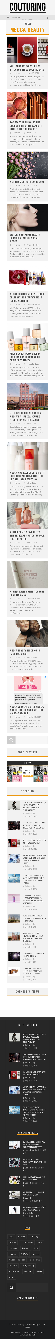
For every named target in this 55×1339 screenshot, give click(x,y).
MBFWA (24, 1254)
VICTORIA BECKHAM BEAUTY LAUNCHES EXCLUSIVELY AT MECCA (25, 238)
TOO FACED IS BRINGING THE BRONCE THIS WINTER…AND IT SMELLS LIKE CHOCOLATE (26, 126)
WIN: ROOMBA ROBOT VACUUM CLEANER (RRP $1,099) (33, 1193)
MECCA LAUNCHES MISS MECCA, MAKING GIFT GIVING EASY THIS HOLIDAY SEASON (27, 710)
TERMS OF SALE (38, 1332)
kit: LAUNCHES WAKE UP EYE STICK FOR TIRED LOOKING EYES (27, 68)
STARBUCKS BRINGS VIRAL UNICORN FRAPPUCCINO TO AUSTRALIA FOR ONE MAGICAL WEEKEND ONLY (33, 899)
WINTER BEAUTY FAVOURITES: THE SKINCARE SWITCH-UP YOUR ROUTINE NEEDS (27, 535)
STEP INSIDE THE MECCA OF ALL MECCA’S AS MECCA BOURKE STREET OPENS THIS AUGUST (27, 416)
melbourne (35, 1260)
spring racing (28, 1265)
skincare (13, 1265)
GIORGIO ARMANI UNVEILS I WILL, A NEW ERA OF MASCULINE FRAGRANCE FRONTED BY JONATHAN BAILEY (34, 806)
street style (14, 1271)
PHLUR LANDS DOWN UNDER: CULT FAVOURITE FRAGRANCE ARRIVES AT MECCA (25, 357)
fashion (12, 1242)
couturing (33, 1237)
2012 (11, 1237)
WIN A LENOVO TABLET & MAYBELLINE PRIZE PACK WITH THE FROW (34, 1162)
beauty (21, 1237)
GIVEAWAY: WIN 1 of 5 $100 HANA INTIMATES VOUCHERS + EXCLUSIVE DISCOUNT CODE (34, 1144)
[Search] (47, 17)
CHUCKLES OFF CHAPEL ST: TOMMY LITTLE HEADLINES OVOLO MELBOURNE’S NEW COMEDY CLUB (34, 825)
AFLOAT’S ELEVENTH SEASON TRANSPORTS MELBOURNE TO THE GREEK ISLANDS (34, 918)
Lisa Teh (28, 1150)
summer (28, 1271)
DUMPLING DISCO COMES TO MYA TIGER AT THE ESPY (34, 954)
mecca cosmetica (17, 1260)
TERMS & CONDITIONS (27, 1335)
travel (39, 1271)
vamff (11, 1277)
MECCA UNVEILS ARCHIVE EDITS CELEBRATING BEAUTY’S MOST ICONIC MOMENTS (27, 297)
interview (13, 1248)
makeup (12, 1254)
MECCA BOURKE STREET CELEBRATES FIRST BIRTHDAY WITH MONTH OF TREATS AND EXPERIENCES (33, 937)
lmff (36, 1248)
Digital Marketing (31, 1324)
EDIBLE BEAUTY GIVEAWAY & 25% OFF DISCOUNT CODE (34, 1178)
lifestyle (26, 1248)
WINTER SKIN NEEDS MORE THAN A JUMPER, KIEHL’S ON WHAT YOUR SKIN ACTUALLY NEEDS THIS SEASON (34, 859)
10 (41, 1201)
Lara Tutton (29, 1213)
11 (25, 1153)
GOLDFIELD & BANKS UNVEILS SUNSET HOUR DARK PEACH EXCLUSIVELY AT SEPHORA (32, 971)
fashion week (27, 1242)
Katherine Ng (17, 73)
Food (40, 1242)
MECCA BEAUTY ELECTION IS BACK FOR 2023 (25, 652)
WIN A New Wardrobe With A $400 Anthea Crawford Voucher (34, 1208)
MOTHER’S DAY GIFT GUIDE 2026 (27, 181)
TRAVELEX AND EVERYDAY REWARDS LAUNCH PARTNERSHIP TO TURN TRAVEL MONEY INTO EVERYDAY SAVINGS (35, 879)
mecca (36, 1254)
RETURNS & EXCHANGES (20, 1332)
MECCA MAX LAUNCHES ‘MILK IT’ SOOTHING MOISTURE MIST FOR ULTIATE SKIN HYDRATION (27, 476)
